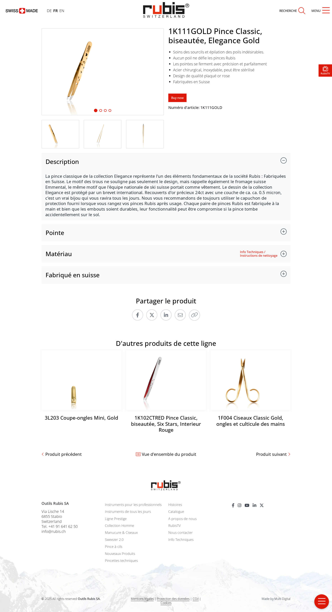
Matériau (59, 254)
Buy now (177, 98)
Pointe (55, 232)
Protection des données (173, 599)
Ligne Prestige (116, 519)
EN (61, 10)
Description (62, 161)
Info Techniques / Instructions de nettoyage (258, 253)
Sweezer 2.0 (114, 539)
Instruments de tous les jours (128, 511)
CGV (196, 599)
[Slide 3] (110, 110)
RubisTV (174, 525)
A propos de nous (182, 519)
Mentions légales (142, 599)
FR (55, 10)
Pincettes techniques (121, 560)
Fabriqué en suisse (73, 275)
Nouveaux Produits (120, 553)
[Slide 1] (95, 110)
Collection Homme (119, 525)
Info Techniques (180, 539)
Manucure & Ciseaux (121, 532)
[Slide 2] (105, 110)
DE (49, 10)
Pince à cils (113, 546)
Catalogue (176, 511)
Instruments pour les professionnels (133, 504)
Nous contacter (180, 532)
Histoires (175, 504)
